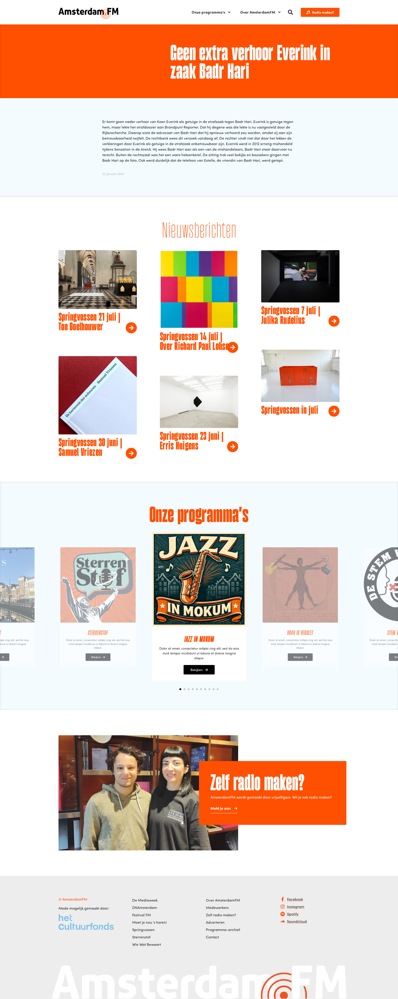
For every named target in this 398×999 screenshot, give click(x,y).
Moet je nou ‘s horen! (149, 922)
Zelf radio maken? (221, 915)
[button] (290, 12)
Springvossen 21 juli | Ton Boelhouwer (89, 322)
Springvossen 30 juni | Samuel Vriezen (90, 448)
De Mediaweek (145, 900)
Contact (212, 937)
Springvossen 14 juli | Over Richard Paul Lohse (194, 342)
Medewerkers (217, 907)
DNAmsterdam (144, 907)
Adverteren (215, 922)
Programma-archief (223, 929)
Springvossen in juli (289, 411)
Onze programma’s (208, 12)
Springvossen (143, 929)
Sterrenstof (141, 937)
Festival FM (141, 915)
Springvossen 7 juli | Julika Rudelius (290, 316)
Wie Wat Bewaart (146, 944)
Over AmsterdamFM (257, 12)
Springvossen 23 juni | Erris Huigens (192, 441)
